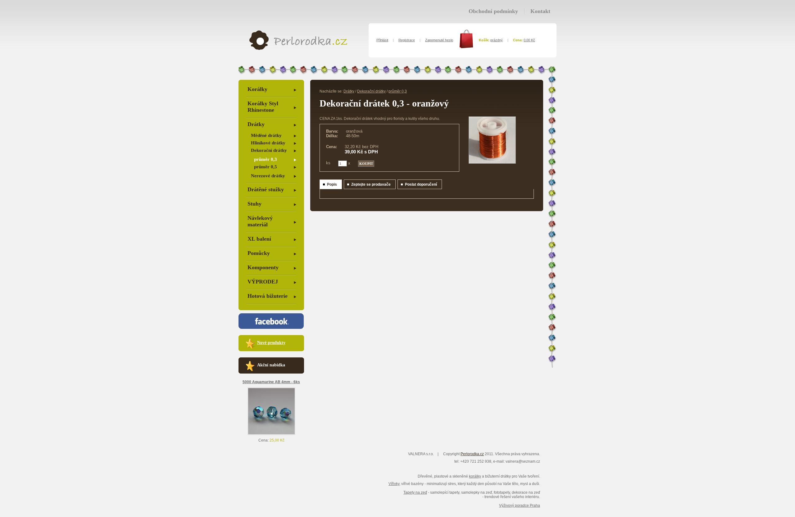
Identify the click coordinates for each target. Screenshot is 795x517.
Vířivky (393, 484)
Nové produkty (271, 342)
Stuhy (254, 204)
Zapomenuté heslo (439, 40)
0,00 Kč (529, 40)
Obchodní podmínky (493, 11)
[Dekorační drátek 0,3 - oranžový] (492, 162)
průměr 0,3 (265, 159)
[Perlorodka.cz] (298, 49)
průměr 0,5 (265, 166)
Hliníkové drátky (268, 142)
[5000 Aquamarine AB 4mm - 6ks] (271, 434)
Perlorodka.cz (472, 454)
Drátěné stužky (266, 189)
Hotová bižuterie (268, 296)
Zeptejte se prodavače (371, 184)
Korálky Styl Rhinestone (263, 106)
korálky (475, 476)
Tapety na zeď (415, 492)
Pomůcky (259, 253)
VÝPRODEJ (263, 282)
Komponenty (263, 267)
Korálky (257, 89)
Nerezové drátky (268, 175)
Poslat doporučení (421, 184)
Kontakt (540, 11)
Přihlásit (382, 40)
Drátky (256, 124)
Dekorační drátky (269, 150)
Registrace (406, 40)
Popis (332, 184)
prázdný (496, 40)
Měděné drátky (266, 135)
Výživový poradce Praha (519, 505)
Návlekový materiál (260, 221)
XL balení (259, 239)
